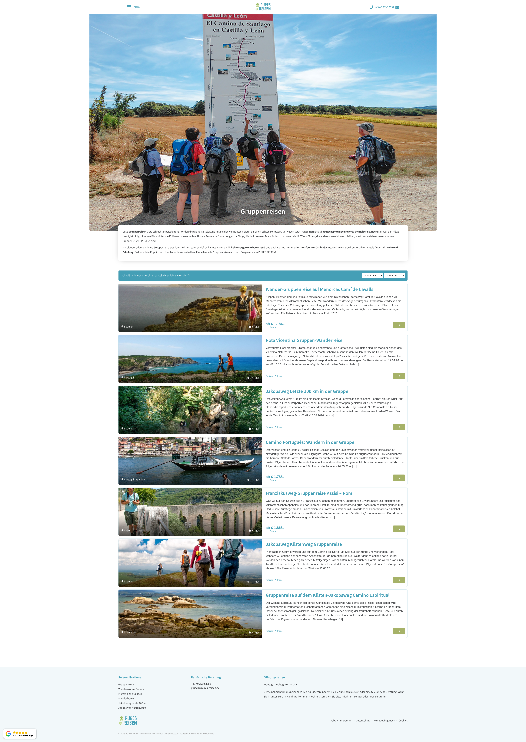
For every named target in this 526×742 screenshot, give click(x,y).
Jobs (333, 721)
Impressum (345, 721)
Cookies (403, 721)
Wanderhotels (126, 698)
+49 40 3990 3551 (384, 7)
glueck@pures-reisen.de (205, 688)
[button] (19, 734)
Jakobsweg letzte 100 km (132, 703)
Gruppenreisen (126, 685)
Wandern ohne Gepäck (131, 689)
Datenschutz (363, 721)
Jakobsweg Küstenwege (132, 708)
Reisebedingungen (384, 721)
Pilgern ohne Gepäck (130, 694)
